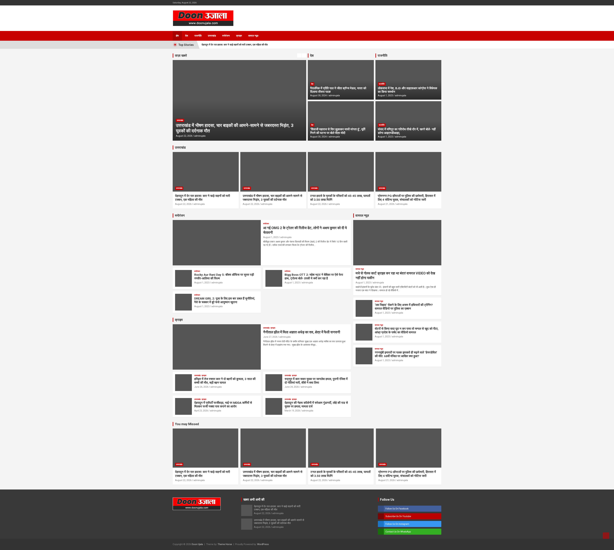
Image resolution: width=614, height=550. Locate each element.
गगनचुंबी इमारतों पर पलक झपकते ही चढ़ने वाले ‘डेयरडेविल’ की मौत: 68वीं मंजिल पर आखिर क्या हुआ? (406, 354)
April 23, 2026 (201, 410)
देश (186, 35)
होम (177, 35)
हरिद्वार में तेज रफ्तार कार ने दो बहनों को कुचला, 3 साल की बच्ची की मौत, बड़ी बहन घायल (225, 380)
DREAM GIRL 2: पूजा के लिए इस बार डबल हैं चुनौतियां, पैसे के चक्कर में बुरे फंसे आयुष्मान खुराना (224, 300)
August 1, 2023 (385, 95)
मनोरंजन (226, 35)
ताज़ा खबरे (181, 55)
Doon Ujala (197, 544)
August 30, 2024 (318, 95)
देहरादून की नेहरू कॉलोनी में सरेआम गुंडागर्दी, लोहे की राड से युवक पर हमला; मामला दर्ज (316, 404)
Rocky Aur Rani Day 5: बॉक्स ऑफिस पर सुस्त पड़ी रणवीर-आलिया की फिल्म (224, 276)
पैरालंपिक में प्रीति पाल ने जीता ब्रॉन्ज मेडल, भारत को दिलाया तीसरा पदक (338, 90)
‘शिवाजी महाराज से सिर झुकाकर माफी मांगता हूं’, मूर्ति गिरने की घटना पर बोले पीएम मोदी (337, 131)
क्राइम (239, 35)
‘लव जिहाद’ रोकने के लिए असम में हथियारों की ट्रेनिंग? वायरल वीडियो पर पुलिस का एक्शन (404, 306)
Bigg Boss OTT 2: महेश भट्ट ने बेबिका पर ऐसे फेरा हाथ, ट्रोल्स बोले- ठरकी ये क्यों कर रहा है (314, 276)
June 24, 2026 (292, 387)
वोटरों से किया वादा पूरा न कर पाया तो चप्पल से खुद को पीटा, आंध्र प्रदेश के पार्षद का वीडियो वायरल (406, 330)
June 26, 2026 (201, 387)
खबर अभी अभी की (253, 499)
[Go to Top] (606, 535)
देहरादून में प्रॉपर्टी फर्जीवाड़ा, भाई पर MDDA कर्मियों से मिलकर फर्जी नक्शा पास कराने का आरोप (223, 404)
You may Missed (187, 424)
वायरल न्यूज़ (253, 35)
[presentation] (299, 55)
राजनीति (197, 35)
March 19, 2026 (292, 410)
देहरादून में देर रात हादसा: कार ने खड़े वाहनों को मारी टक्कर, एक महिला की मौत (235, 44)
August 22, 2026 (184, 136)
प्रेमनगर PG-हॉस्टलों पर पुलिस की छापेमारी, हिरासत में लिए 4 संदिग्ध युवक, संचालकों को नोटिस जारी (406, 198)
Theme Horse (225, 544)
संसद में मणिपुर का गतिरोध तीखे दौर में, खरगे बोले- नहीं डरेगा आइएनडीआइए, (407, 131)
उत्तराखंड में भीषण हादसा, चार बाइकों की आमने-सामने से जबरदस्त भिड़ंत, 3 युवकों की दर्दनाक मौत (272, 198)
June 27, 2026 (270, 337)
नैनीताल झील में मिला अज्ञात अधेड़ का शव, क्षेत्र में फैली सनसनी (301, 332)
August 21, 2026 (386, 204)
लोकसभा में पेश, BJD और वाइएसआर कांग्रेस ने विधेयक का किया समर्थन (407, 90)
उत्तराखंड (212, 35)
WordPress (263, 544)
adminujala (199, 136)
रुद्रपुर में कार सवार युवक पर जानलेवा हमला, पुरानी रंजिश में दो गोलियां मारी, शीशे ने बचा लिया (316, 380)
